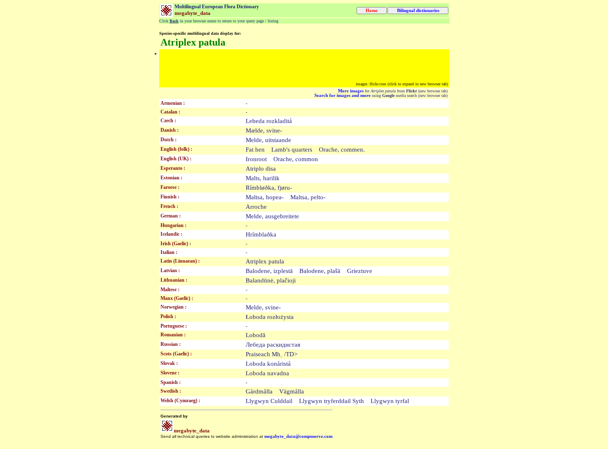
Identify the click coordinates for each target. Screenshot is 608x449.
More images (351, 91)
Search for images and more (342, 95)
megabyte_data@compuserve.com (298, 436)
